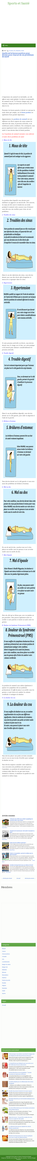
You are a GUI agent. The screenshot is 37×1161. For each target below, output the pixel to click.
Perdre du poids (6, 980)
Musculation (5, 975)
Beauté (4, 948)
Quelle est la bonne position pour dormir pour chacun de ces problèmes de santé (18, 55)
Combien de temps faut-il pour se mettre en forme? (21, 865)
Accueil (18, 878)
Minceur (4, 972)
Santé (22, 50)
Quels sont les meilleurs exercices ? (18, 842)
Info (14, 50)
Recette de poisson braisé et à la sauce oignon (20, 1091)
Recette (4, 983)
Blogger (29, 1156)
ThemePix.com (9, 1158)
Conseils (11, 50)
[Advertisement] (18, 25)
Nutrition (4, 977)
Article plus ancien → (30, 878)
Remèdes (4, 988)
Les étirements (5, 961)
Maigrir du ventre (6, 964)
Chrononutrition (6, 954)
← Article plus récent (7, 878)
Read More (4, 827)
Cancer (4, 951)
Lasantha (24, 1158)
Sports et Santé (18, 3)
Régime (4, 985)
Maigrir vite (5, 967)
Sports (4, 993)
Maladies (18, 50)
